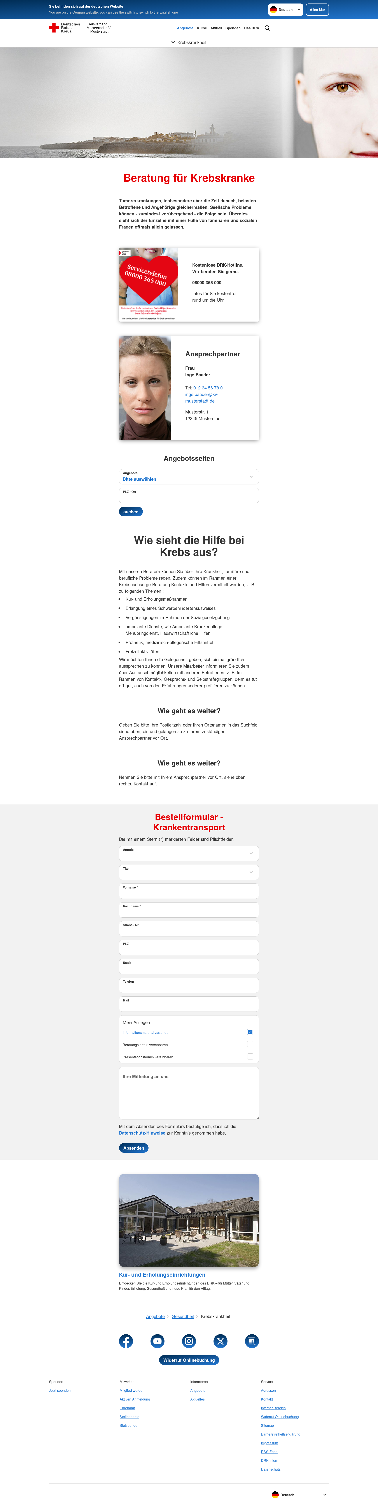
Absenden (133, 1148)
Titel (126, 868)
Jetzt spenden (60, 1390)
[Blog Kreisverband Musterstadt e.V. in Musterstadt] (252, 1341)
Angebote (185, 27)
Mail (126, 1000)
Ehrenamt (127, 1407)
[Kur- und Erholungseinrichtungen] (189, 1220)
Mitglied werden (132, 1390)
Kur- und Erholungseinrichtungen (162, 1274)
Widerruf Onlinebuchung (189, 1360)
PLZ (126, 943)
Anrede (128, 849)
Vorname (130, 887)
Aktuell (216, 27)
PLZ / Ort (129, 491)
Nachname (132, 906)
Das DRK (251, 27)
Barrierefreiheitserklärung (280, 1434)
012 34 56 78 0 (208, 387)
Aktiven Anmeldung (135, 1399)
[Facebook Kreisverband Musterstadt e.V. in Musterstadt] (126, 1341)
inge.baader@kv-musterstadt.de (202, 397)
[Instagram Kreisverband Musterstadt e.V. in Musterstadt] (189, 1341)
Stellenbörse (129, 1416)
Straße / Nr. (131, 925)
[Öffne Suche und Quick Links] (267, 28)
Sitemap (267, 1425)
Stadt (127, 962)
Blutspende (128, 1425)
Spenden (233, 27)
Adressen (268, 1390)
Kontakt (267, 1399)
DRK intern (269, 1460)
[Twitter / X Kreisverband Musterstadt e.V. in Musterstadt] (221, 1341)
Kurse (202, 27)
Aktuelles (197, 1399)
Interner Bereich (273, 1407)
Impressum (269, 1442)
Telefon (128, 981)
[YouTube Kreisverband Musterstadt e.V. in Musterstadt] (157, 1341)
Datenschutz (270, 1469)
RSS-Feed (269, 1451)
